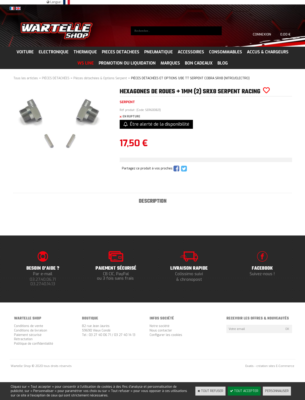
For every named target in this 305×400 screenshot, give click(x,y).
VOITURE (25, 52)
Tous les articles (25, 78)
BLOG (222, 63)
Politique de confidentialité (33, 344)
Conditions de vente (28, 326)
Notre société (159, 326)
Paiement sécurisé (28, 335)
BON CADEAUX (199, 63)
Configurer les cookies (166, 335)
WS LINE (85, 63)
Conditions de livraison (30, 330)
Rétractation (23, 339)
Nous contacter (161, 330)
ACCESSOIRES (191, 52)
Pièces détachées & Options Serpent (100, 78)
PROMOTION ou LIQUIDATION (127, 63)
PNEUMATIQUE (158, 52)
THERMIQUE (85, 52)
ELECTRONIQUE (54, 52)
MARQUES (170, 63)
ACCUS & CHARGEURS (267, 52)
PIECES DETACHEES (120, 52)
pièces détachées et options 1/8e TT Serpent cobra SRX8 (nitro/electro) (190, 78)
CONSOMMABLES (225, 52)
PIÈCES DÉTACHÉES (55, 78)
